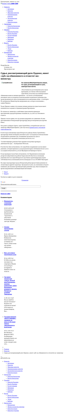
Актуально (11, 9)
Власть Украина (12, 34)
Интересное (8, 52)
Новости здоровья (13, 62)
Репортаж (11, 39)
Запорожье (7, 24)
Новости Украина (13, 32)
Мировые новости (13, 13)
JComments (25, 180)
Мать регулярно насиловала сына (10, 253)
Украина (6, 30)
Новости (7, 7)
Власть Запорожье (13, 28)
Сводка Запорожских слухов (8, 228)
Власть (6, 43)
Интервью (11, 37)
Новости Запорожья (14, 26)
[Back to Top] (1, 356)
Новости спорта (12, 22)
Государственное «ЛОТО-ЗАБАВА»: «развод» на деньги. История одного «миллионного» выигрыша (10, 322)
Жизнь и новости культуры (13, 57)
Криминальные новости (12, 15)
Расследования (12, 35)
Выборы (10, 41)
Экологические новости (12, 19)
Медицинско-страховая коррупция (8, 202)
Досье (9, 49)
